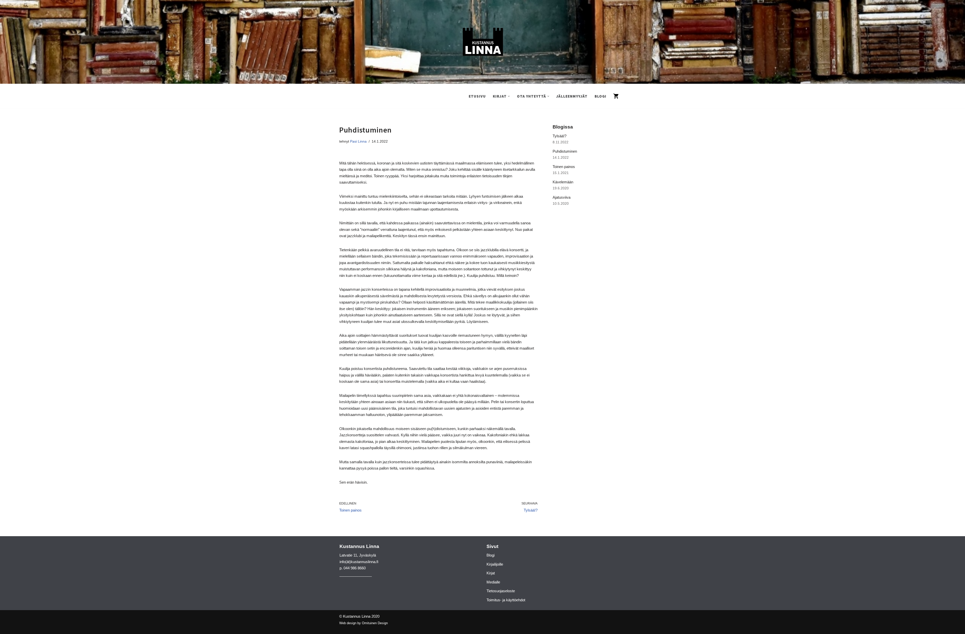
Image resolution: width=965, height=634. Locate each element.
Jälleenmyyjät (572, 96)
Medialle (493, 582)
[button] (509, 96)
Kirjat (491, 573)
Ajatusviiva (561, 197)
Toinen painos (564, 166)
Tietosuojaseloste (501, 591)
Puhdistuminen (565, 151)
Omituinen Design (375, 623)
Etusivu (477, 96)
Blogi (600, 96)
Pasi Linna (358, 141)
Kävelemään (563, 182)
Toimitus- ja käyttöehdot (506, 600)
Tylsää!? (559, 136)
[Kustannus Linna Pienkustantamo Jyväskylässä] (483, 42)
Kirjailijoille (495, 564)
